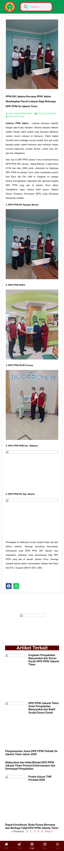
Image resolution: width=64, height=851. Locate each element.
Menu (45, 848)
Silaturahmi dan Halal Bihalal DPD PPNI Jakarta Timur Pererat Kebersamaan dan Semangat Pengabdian (30, 765)
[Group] (19, 844)
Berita (11, 116)
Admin (57, 848)
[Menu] (44, 844)
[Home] (6, 844)
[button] (9, 586)
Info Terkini (19, 116)
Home (6, 848)
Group (19, 848)
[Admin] (57, 844)
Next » (49, 831)
